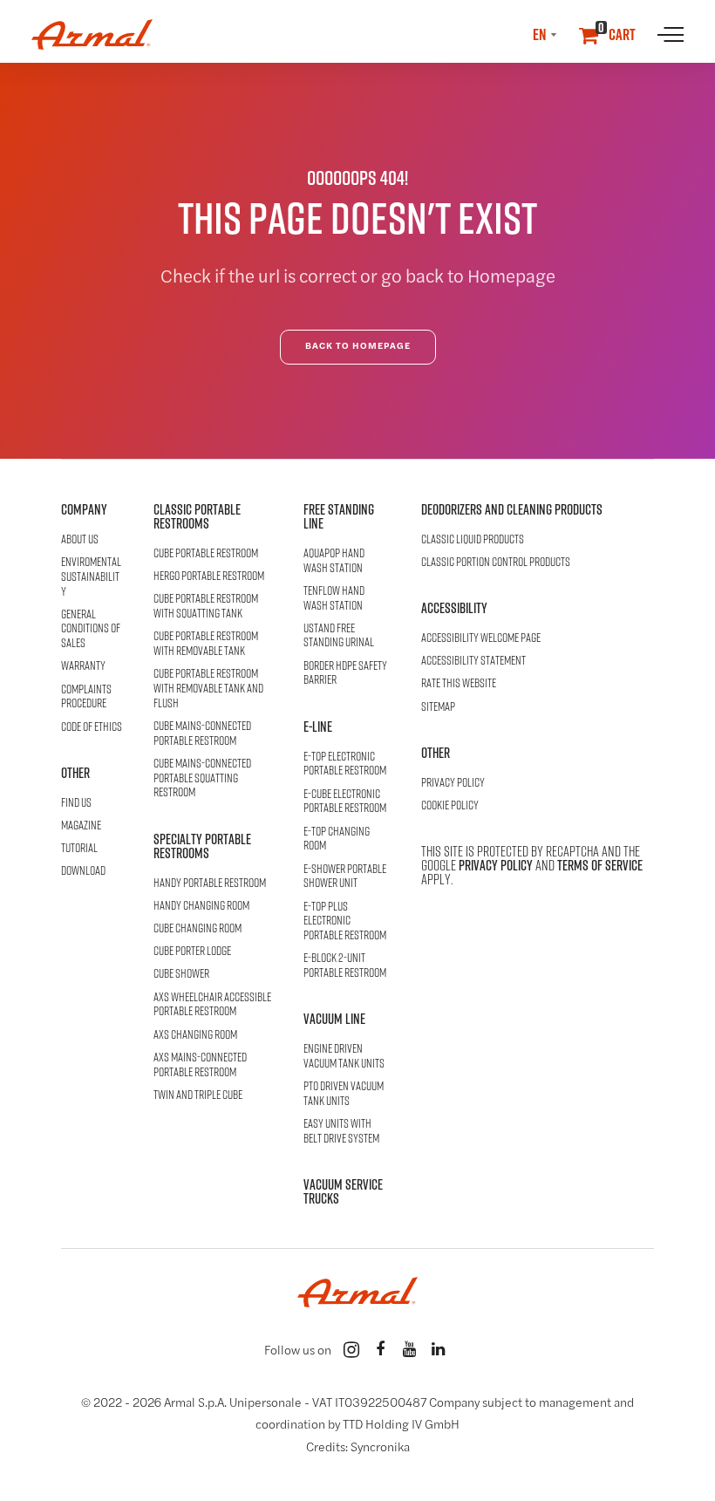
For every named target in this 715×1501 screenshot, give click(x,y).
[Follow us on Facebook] (380, 1349)
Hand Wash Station (333, 561)
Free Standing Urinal (338, 636)
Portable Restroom (205, 553)
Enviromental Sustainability (91, 576)
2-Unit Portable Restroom (344, 965)
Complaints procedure (86, 697)
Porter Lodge (192, 951)
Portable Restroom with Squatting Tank (205, 606)
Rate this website (458, 683)
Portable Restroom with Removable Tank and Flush (208, 688)
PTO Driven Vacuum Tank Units (343, 1094)
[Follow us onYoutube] (409, 1349)
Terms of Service (600, 865)
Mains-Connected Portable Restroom (200, 1065)
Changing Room (201, 905)
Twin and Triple (197, 1095)
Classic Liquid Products (472, 539)
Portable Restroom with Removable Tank (205, 643)
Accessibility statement (473, 660)
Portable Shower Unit (344, 876)
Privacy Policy (453, 782)
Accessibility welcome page (481, 638)
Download (83, 870)
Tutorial (79, 848)
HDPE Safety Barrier (345, 673)
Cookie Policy (450, 805)
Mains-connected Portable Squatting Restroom (202, 778)
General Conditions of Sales (90, 629)
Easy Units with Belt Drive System (341, 1131)
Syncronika (380, 1448)
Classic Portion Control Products (495, 562)
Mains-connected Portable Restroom (202, 733)
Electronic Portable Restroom (344, 764)
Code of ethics (91, 727)
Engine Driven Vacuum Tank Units (344, 1056)
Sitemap (438, 706)
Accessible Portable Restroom (212, 1005)
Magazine (81, 825)
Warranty (83, 665)
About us (80, 539)
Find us (76, 802)
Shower (181, 973)
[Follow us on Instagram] (351, 1350)
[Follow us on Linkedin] (438, 1349)
